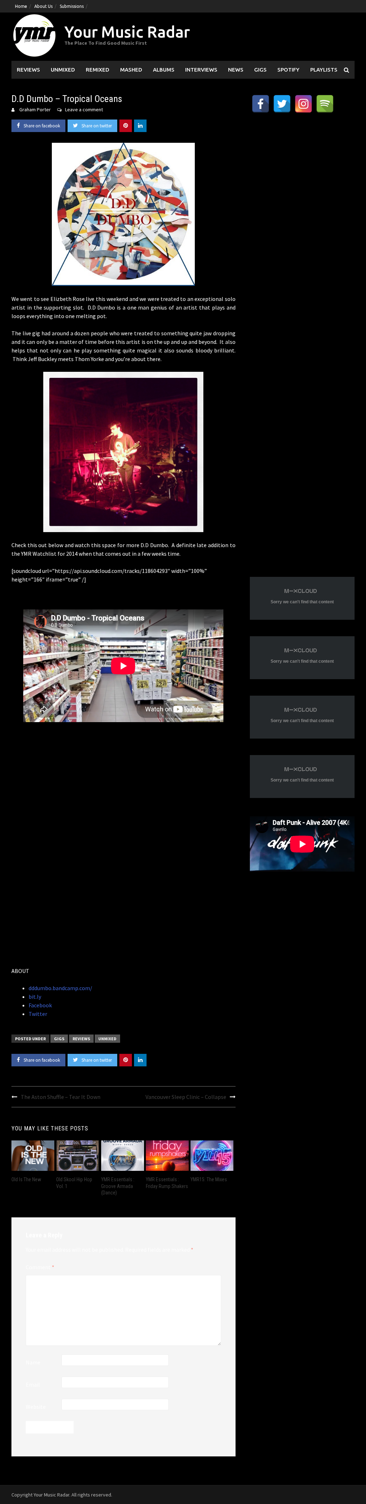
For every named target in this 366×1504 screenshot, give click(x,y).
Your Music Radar (127, 31)
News (235, 70)
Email (33, 1384)
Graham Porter (35, 109)
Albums (163, 70)
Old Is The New (26, 1179)
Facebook (40, 1005)
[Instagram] (303, 104)
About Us (43, 6)
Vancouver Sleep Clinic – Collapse (185, 1096)
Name (33, 1362)
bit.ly (35, 996)
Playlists (323, 70)
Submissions (72, 6)
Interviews (201, 70)
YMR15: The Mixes (209, 1179)
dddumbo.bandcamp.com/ (60, 988)
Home (21, 6)
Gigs (260, 70)
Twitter (38, 1013)
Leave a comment (84, 109)
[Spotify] (325, 104)
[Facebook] (260, 104)
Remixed (97, 70)
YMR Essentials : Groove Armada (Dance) (117, 1186)
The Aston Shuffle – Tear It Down (60, 1096)
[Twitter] (282, 104)
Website (36, 1406)
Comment (40, 1267)
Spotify (288, 70)
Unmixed (63, 70)
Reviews (28, 70)
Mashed (131, 70)
